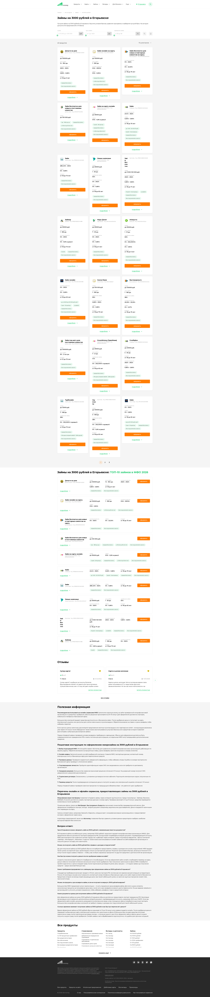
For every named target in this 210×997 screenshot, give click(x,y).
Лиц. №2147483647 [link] (108, 52)
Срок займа (89, 30)
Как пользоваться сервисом (143, 992)
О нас (79, 992)
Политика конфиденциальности (119, 992)
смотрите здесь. (95, 973)
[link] (134, 962)
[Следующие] (155, 680)
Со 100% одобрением (136, 940)
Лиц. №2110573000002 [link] (143, 56)
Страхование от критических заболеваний (90, 940)
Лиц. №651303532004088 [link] (76, 221)
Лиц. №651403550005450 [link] (141, 158)
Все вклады (123, 987)
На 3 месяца (109, 938)
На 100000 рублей (135, 933)
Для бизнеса (117, 4)
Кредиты (77, 4)
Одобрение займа (119, 30)
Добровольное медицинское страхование (90, 936)
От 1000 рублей (135, 938)
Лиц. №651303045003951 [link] (78, 160)
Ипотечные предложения (92, 987)
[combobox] (145, 43)
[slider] (70, 35)
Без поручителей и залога (65, 942)
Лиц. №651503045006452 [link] (141, 108)
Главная (59, 12)
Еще (127, 4)
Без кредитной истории (64, 938)
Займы (95, 4)
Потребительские (62, 933)
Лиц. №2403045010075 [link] (110, 221)
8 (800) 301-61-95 (109, 975)
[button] (141, 4)
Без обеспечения (62, 940)
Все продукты (68, 12)
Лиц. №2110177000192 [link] (77, 111)
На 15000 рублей (135, 945)
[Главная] (62, 4)
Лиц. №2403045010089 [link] (77, 281)
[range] (70, 33)
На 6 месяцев (110, 945)
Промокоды (133, 987)
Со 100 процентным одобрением (67, 936)
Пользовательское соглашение (94, 992)
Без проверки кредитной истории (67, 945)
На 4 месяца (109, 940)
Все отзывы (105, 698)
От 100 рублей (134, 942)
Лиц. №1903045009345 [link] (105, 108)
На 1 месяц (109, 933)
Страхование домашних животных (92, 946)
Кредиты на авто (75, 987)
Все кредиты (61, 987)
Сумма (59, 30)
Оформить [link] (72, 92)
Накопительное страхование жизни (92, 933)
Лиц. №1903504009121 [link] (78, 52)
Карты (86, 4)
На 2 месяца (109, 936)
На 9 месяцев (110, 947)
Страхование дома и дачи (89, 943)
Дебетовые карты (110, 987)
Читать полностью (95, 690)
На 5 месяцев (110, 942)
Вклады (105, 4)
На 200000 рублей (135, 947)
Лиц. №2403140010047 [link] (103, 160)
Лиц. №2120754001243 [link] (140, 221)
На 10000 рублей (135, 936)
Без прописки (61, 947)
